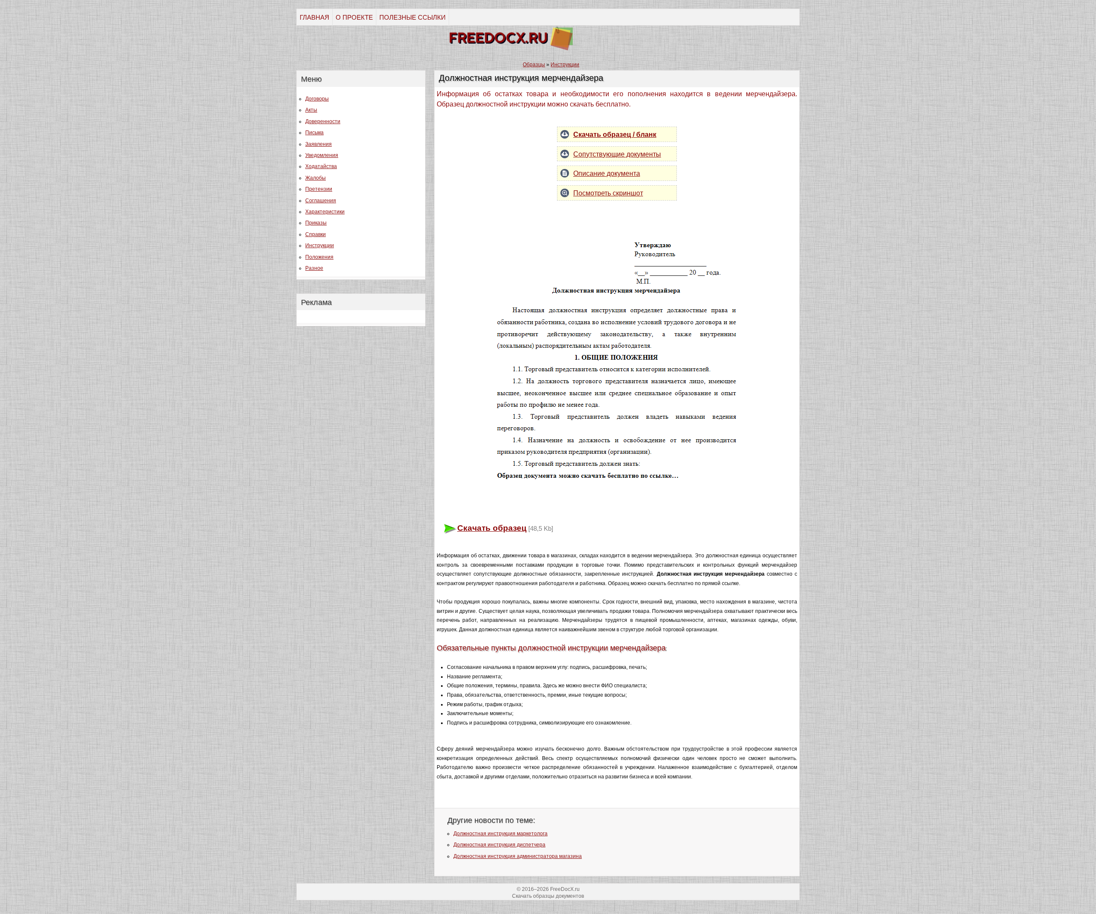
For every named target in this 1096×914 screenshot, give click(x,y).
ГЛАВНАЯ (314, 17)
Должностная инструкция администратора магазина (517, 856)
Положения (319, 257)
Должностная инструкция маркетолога (500, 834)
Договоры (317, 99)
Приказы (316, 223)
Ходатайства (321, 166)
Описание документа (606, 173)
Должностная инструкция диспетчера (499, 845)
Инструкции (319, 245)
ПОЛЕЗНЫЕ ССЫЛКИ (412, 17)
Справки (315, 234)
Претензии (318, 189)
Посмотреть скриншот (608, 193)
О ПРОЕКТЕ (354, 17)
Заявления (318, 144)
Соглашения (320, 201)
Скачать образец (492, 528)
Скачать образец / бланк (614, 134)
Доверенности (322, 121)
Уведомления (321, 155)
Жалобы (315, 178)
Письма (314, 133)
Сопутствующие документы (617, 154)
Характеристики (325, 212)
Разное (314, 268)
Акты (311, 110)
